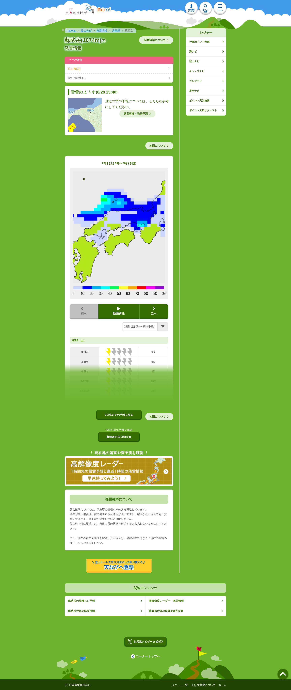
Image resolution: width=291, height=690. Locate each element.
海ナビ (193, 51)
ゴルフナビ (195, 81)
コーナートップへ (148, 656)
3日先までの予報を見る (119, 414)
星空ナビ (194, 90)
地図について (158, 145)
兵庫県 (116, 30)
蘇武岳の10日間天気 (119, 436)
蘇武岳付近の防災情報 (81, 610)
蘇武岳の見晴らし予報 (81, 600)
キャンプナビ (196, 71)
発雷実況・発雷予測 (136, 113)
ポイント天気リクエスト (203, 110)
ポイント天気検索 (199, 100)
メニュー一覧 (180, 685)
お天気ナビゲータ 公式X (148, 641)
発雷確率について (155, 40)
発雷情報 (101, 30)
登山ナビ (86, 30)
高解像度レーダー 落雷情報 (166, 600)
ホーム (72, 30)
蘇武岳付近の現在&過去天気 (166, 610)
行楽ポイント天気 (199, 41)
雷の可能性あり (77, 77)
